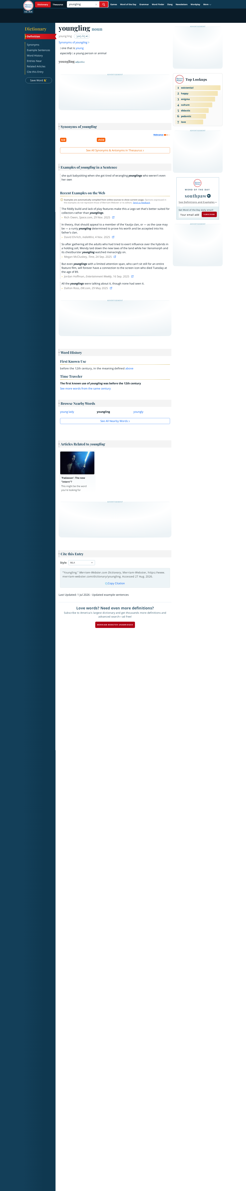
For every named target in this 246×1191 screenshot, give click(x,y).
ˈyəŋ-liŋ (81, 36)
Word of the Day (128, 4)
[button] (207, 4)
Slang (170, 4)
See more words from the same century (85, 388)
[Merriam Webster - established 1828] (28, 3)
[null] (209, 196)
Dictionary (36, 29)
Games (113, 4)
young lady (67, 412)
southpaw (195, 196)
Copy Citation (116, 583)
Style (63, 562)
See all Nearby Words (114, 421)
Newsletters (181, 4)
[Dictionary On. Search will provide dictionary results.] (50, 4)
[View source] (113, 217)
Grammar (144, 4)
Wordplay (195, 4)
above (129, 368)
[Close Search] (96, 4)
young (80, 48)
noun (97, 29)
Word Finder (158, 4)
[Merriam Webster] (197, 183)
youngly (138, 412)
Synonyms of (73, 42)
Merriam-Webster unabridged (115, 625)
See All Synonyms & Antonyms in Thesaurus (114, 150)
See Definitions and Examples (197, 202)
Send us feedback (141, 202)
